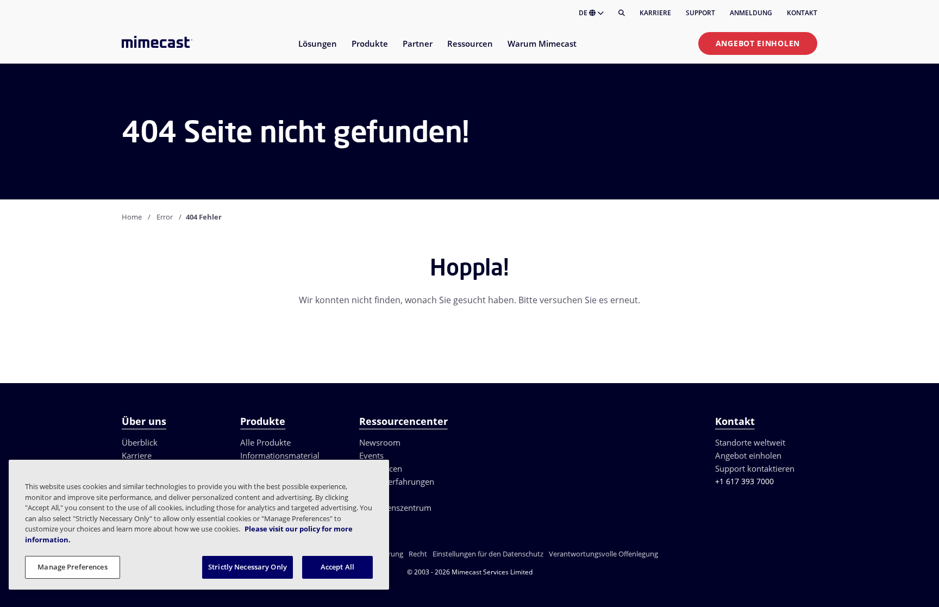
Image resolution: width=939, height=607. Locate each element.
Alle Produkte (265, 442)
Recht (418, 554)
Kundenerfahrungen (396, 481)
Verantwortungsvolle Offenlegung (603, 554)
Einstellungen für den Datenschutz (488, 554)
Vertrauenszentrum (395, 507)
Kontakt (802, 12)
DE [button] (584, 12)
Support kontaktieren (754, 468)
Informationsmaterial (280, 455)
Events (371, 455)
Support (700, 12)
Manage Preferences (72, 567)
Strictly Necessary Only (247, 567)
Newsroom (379, 442)
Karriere (655, 12)
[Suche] (621, 13)
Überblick (140, 442)
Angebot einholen (758, 43)
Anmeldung (751, 12)
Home (132, 217)
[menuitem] (317, 50)
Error (164, 217)
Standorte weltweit (750, 442)
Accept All (337, 567)
